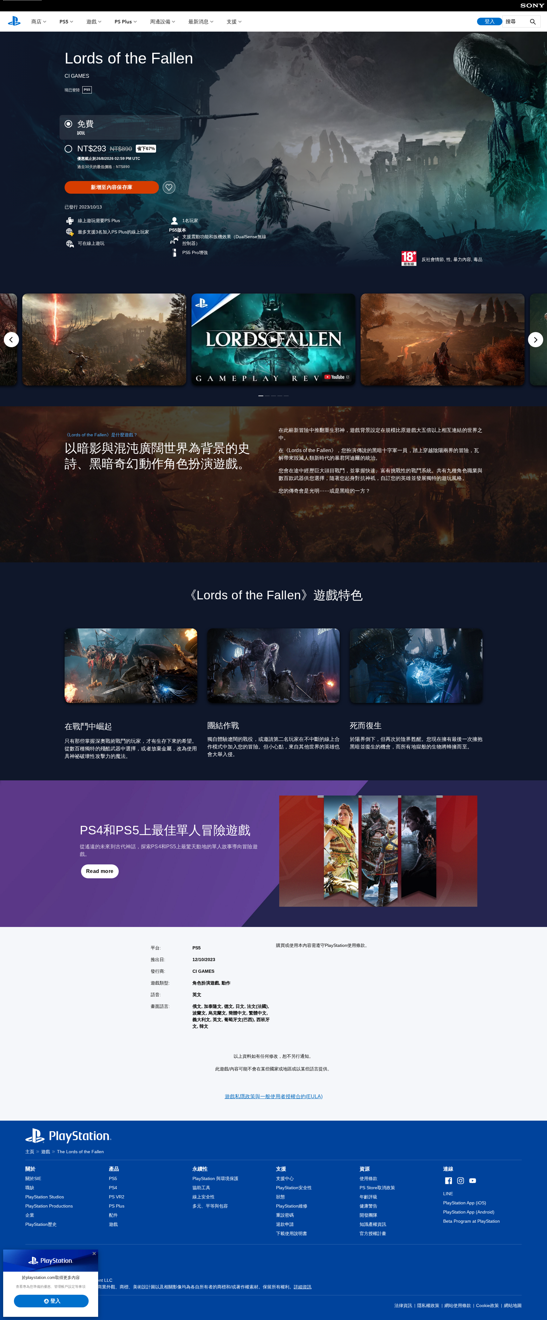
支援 (232, 21)
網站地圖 (513, 1305)
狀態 (280, 1196)
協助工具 (201, 1187)
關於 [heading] (30, 1169)
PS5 (64, 21)
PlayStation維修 (291, 1205)
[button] (273, 340)
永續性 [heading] (200, 1169)
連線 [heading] (448, 1169)
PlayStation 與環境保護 (215, 1178)
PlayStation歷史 (41, 1224)
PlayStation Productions (49, 1205)
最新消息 (198, 21)
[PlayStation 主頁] (14, 21)
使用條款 (368, 1178)
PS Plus (123, 21)
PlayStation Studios (44, 1196)
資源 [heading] (365, 1169)
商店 (36, 21)
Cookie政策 (487, 1305)
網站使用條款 (457, 1305)
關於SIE (33, 1178)
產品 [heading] (114, 1169)
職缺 (29, 1187)
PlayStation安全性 (294, 1187)
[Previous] (11, 339)
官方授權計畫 (373, 1233)
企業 (29, 1215)
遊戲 (91, 21)
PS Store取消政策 (377, 1187)
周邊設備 (160, 21)
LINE (448, 1193)
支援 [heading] (281, 1169)
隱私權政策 (428, 1305)
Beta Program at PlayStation (471, 1221)
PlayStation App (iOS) (464, 1202)
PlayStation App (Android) (468, 1211)
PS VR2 (116, 1196)
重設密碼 (285, 1215)
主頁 (29, 1151)
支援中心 (285, 1178)
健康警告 (368, 1205)
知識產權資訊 (373, 1224)
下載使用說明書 (291, 1233)
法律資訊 (403, 1305)
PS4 (113, 1187)
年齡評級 (368, 1196)
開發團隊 (368, 1215)
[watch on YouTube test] (337, 377)
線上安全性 (203, 1196)
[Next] (535, 339)
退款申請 (285, 1224)
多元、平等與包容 (210, 1205)
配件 (113, 1215)
